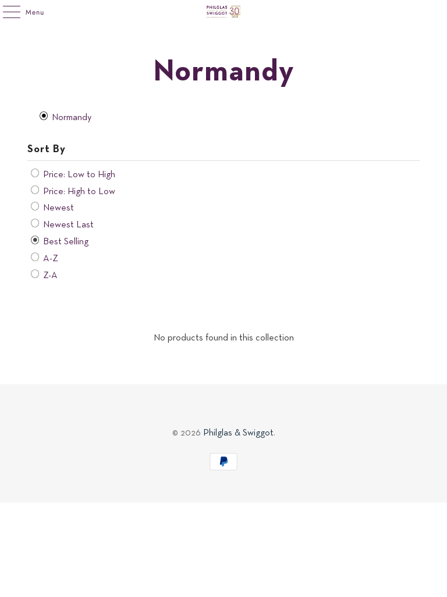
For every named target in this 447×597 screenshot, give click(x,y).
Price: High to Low (78, 191)
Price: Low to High (78, 175)
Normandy (70, 117)
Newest (57, 208)
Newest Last (67, 225)
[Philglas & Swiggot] (223, 11)
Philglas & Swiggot (238, 433)
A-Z (49, 259)
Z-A (49, 275)
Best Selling (64, 242)
